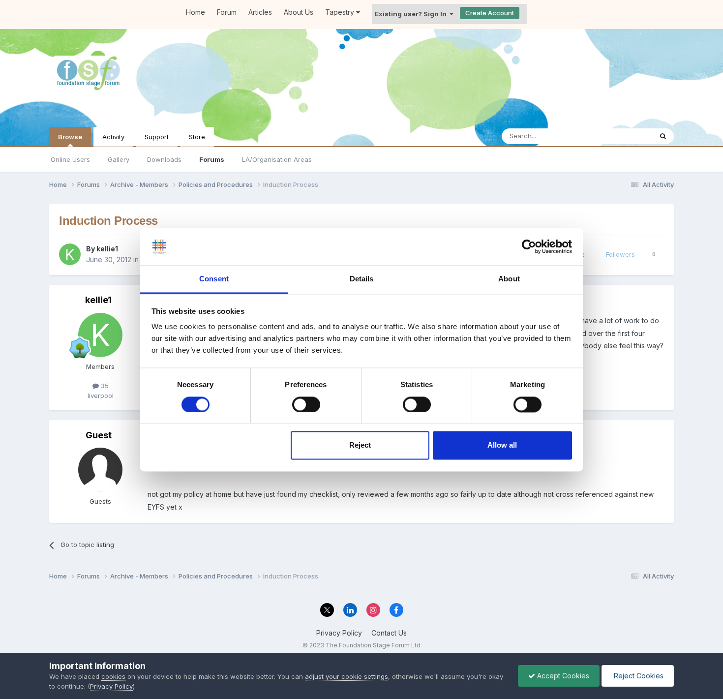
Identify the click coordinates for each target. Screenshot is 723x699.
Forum (227, 12)
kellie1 (107, 248)
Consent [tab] (214, 279)
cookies (113, 676)
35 (104, 386)
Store (197, 137)
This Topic (623, 136)
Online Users (70, 159)
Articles (260, 12)
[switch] (306, 404)
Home (195, 12)
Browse (70, 137)
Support (157, 137)
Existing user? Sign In (412, 14)
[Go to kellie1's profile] (70, 254)
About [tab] (509, 279)
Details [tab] (362, 279)
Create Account (489, 13)
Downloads (164, 159)
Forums (211, 159)
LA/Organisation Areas (277, 159)
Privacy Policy (339, 633)
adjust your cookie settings (346, 676)
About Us (298, 12)
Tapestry (340, 12)
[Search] (663, 136)
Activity (113, 137)
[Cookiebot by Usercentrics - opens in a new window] (529, 246)
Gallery (118, 159)
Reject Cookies (637, 675)
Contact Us (389, 633)
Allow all (502, 445)
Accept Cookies (562, 675)
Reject (360, 445)
